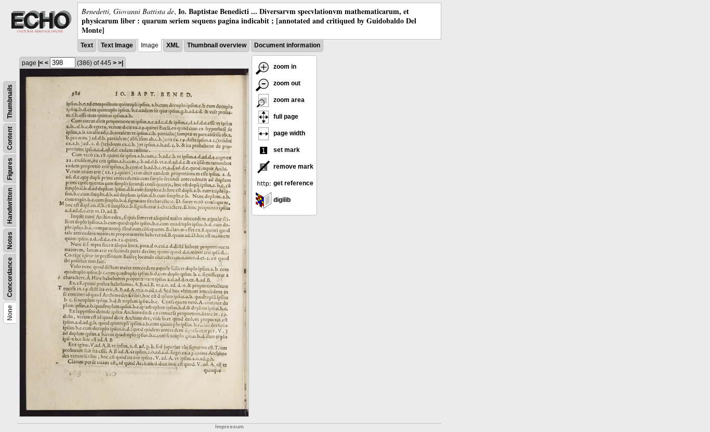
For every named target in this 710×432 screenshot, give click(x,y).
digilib (281, 200)
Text (87, 45)
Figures (10, 169)
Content (10, 138)
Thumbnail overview (216, 45)
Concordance (10, 277)
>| (120, 63)
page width (288, 133)
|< (40, 63)
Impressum (229, 426)
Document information (287, 45)
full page (285, 116)
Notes (10, 240)
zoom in (284, 66)
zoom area (288, 100)
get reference (292, 183)
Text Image (117, 45)
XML (172, 45)
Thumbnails (10, 101)
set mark (286, 150)
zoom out (286, 83)
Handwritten (10, 206)
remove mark (292, 166)
